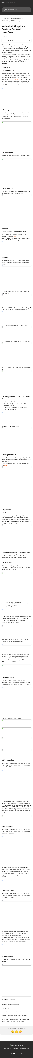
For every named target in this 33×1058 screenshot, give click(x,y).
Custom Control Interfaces (8, 20)
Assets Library (14, 79)
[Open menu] (30, 3)
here (14, 236)
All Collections (5, 18)
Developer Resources (16, 18)
